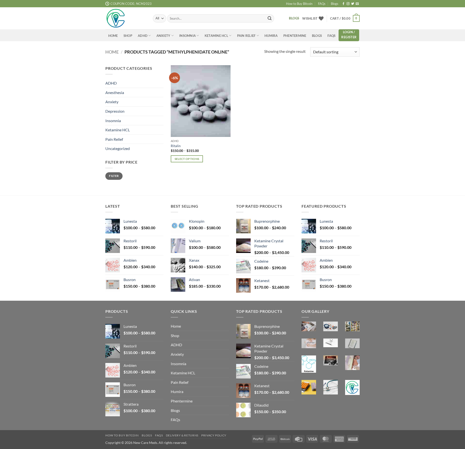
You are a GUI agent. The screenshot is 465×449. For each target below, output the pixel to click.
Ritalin (176, 146)
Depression (114, 111)
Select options (187, 158)
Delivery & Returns (182, 435)
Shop (128, 36)
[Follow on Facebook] (343, 4)
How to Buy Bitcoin (299, 4)
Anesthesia (114, 92)
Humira (271, 36)
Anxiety (163, 36)
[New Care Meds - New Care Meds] (125, 18)
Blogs (334, 4)
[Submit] (269, 18)
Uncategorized (117, 148)
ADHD (142, 36)
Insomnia (187, 36)
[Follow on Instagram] (348, 4)
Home (113, 36)
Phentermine (294, 36)
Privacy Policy (213, 435)
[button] (345, 18)
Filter (114, 176)
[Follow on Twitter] (352, 4)
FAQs (322, 4)
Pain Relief (246, 36)
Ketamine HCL (216, 36)
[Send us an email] (357, 4)
